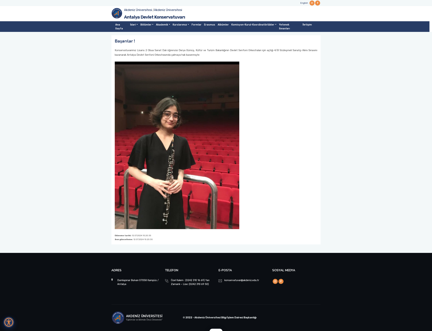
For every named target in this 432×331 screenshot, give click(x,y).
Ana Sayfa (119, 26)
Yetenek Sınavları (284, 26)
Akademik (162, 24)
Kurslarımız (180, 24)
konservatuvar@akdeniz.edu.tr (241, 280)
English (304, 3)
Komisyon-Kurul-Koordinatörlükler (252, 24)
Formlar (196, 24)
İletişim (307, 24)
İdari (133, 24)
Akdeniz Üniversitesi (138, 10)
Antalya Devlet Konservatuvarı (154, 17)
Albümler (223, 24)
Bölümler (146, 24)
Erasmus (209, 24)
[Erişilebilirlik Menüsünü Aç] (8, 322)
